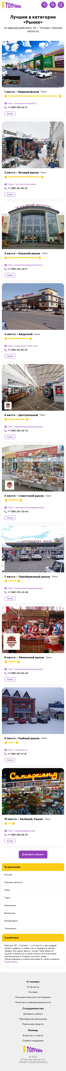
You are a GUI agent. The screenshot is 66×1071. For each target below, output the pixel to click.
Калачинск (10, 905)
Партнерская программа (33, 1019)
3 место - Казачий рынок (22, 253)
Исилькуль (9, 913)
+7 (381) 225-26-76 (18, 430)
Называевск (11, 920)
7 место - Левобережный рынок (27, 576)
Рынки (10, 113)
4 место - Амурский (18, 334)
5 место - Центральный (21, 415)
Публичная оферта (33, 1024)
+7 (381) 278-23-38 (18, 592)
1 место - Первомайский (21, 92)
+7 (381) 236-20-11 (17, 269)
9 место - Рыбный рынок (22, 738)
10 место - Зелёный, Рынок (23, 819)
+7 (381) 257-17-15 (17, 754)
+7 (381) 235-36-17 (17, 107)
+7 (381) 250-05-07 (18, 834)
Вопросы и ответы (33, 1035)
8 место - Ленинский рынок (24, 657)
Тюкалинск (10, 928)
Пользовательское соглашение (33, 997)
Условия (33, 992)
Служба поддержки (33, 1040)
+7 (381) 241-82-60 (18, 673)
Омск (7, 890)
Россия (8, 874)
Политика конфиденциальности (33, 1002)
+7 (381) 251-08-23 (17, 188)
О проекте (33, 987)
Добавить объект (33, 854)
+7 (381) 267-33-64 (18, 511)
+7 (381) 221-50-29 (17, 350)
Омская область (13, 882)
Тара (7, 897)
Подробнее (10, 961)
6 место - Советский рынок (24, 496)
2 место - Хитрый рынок (21, 172)
